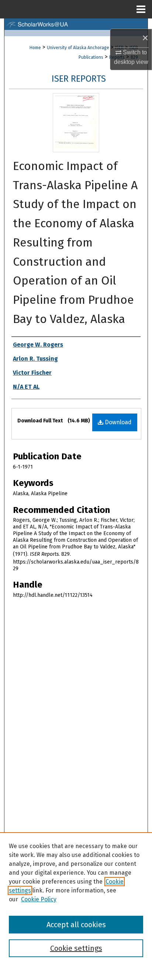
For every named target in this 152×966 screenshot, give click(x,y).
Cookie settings (76, 948)
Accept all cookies (76, 924)
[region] (76, 899)
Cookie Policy (38, 899)
